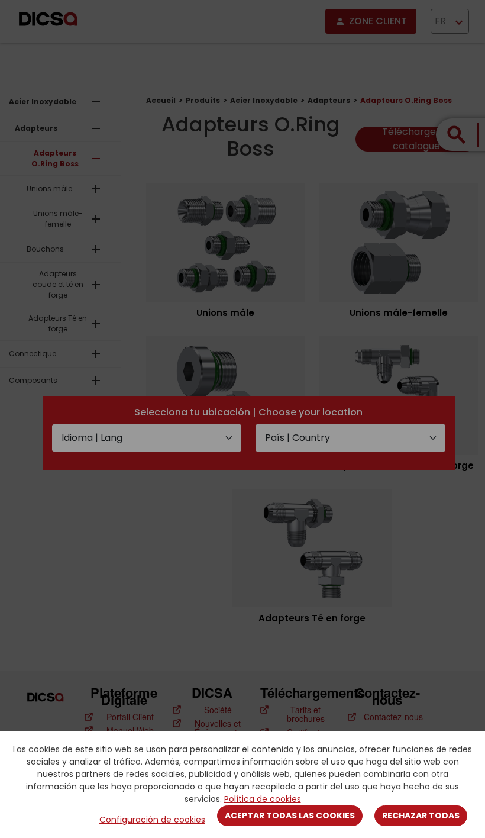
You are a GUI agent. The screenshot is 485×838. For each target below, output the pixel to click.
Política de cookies (262, 799)
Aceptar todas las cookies (290, 815)
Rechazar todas (421, 815)
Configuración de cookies (152, 820)
